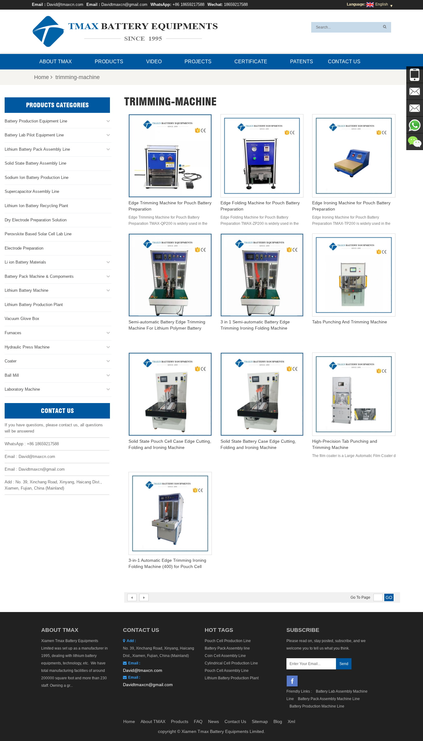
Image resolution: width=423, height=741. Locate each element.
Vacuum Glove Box (22, 318)
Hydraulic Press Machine (27, 347)
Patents (301, 61)
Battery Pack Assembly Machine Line (329, 699)
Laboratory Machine (22, 389)
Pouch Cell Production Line (228, 641)
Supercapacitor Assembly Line (32, 191)
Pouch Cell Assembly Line (227, 670)
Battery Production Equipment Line (36, 121)
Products (109, 61)
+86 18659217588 (188, 4)
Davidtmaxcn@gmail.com (124, 4)
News (213, 721)
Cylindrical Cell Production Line (231, 663)
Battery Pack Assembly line (227, 648)
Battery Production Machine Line (317, 706)
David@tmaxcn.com (65, 4)
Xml (291, 721)
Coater (10, 361)
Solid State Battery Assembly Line (35, 163)
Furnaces (13, 333)
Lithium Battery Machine (26, 290)
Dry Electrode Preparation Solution (36, 220)
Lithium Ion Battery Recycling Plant (36, 205)
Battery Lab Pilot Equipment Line (34, 135)
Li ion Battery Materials (25, 262)
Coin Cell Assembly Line (225, 656)
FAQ (198, 721)
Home (41, 77)
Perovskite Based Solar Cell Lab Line (38, 234)
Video (154, 61)
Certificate (250, 61)
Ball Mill (12, 375)
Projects (198, 61)
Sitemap (260, 721)
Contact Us (344, 61)
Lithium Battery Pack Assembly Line (37, 149)
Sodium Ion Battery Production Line (36, 177)
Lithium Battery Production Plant (34, 304)
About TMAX (55, 61)
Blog (277, 721)
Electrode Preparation (24, 248)
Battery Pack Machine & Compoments (39, 276)
